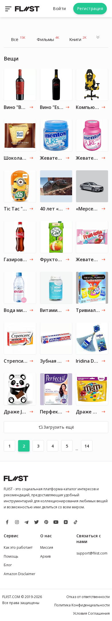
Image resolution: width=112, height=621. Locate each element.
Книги (77, 38)
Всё (18, 38)
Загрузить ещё (59, 427)
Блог (8, 565)
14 (86, 446)
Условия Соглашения (91, 613)
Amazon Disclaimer (19, 573)
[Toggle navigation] (9, 8)
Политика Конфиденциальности (82, 605)
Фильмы (48, 38)
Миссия (46, 547)
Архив (45, 556)
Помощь (11, 556)
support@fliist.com (91, 553)
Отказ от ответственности (88, 596)
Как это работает (18, 547)
